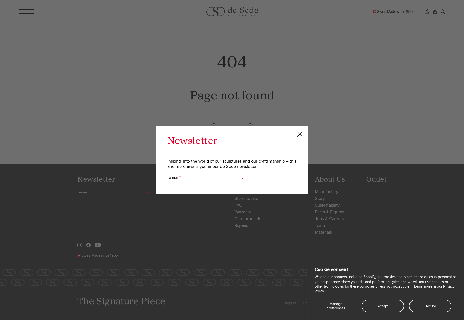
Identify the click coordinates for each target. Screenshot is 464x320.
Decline (430, 306)
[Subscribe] (240, 177)
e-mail (175, 177)
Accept (382, 306)
